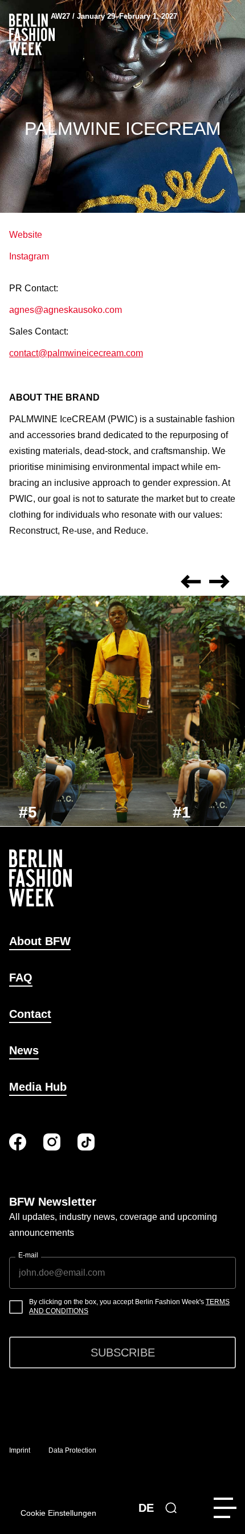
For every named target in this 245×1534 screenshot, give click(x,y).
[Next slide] (219, 581)
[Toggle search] (171, 1507)
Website (25, 235)
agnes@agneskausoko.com (65, 310)
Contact (30, 1014)
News (24, 1050)
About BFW (40, 941)
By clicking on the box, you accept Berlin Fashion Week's (129, 1306)
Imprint (19, 1450)
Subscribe (123, 1352)
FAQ (20, 977)
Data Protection (72, 1450)
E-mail (28, 1255)
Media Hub (38, 1087)
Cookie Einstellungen (58, 1512)
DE (146, 1508)
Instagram (29, 256)
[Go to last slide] (191, 581)
